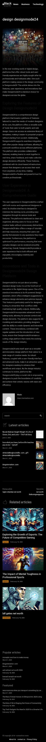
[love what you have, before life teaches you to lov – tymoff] (39, 445)
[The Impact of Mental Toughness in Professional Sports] (23, 559)
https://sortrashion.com (25, 398)
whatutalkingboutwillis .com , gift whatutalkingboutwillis (15, 454)
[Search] (40, 416)
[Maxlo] (9, 399)
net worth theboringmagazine (36, 493)
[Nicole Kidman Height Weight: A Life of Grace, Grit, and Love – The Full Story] (39, 434)
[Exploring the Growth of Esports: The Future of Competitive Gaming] (23, 519)
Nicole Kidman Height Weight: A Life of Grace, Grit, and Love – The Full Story (18, 433)
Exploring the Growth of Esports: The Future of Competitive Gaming (22, 536)
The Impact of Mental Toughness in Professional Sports (22, 575)
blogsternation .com (11, 464)
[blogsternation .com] (39, 465)
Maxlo (19, 394)
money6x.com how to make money (15, 657)
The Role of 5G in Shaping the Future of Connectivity (22, 703)
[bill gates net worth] (23, 598)
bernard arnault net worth (12, 676)
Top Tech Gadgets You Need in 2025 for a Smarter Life (23, 709)
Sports (5, 542)
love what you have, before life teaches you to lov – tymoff (18, 443)
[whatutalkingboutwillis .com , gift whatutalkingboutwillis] (39, 455)
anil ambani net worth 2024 (12, 670)
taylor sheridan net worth (12, 492)
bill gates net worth (13, 613)
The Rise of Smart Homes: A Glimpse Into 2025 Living (22, 697)
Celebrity (6, 618)
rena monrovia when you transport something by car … (23, 690)
